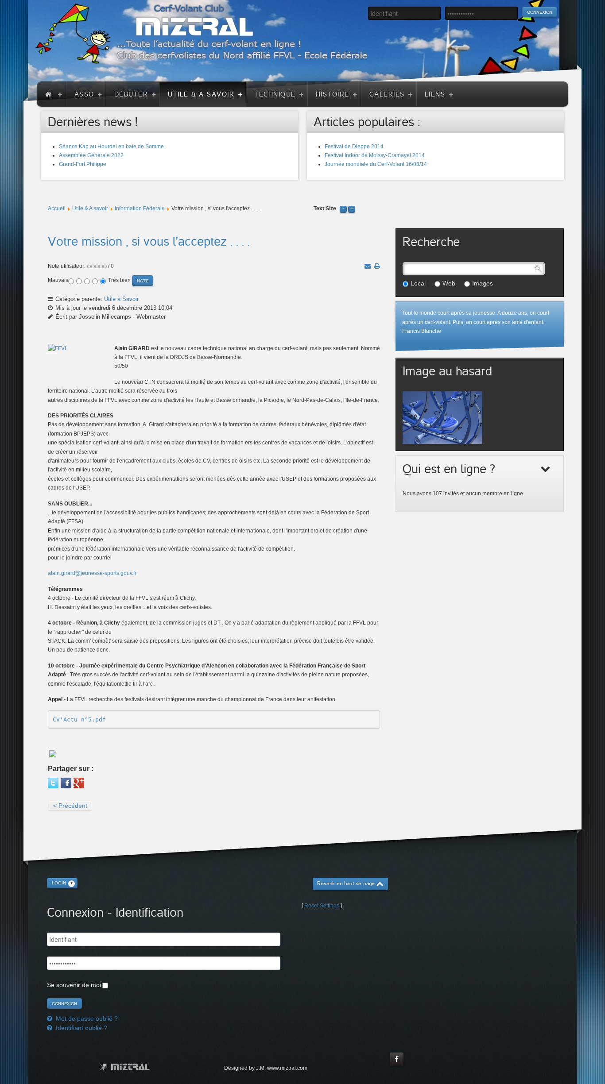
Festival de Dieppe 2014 (354, 146)
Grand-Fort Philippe (82, 164)
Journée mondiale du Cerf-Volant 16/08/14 (376, 164)
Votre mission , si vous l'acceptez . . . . (149, 241)
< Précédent (70, 805)
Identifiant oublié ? (80, 1027)
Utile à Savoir (121, 299)
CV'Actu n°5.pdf (79, 719)
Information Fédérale (140, 208)
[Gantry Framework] (124, 1067)
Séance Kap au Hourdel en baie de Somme (111, 146)
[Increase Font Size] (351, 208)
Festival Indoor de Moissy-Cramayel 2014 (375, 155)
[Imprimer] (377, 266)
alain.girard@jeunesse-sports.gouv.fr (92, 573)
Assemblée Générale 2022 (91, 155)
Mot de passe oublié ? (86, 1018)
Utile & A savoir (90, 208)
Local (418, 283)
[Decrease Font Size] (343, 208)
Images (482, 283)
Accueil (57, 208)
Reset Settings (321, 906)
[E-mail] (368, 266)
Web (448, 283)
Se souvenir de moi (74, 984)
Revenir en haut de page (346, 884)
